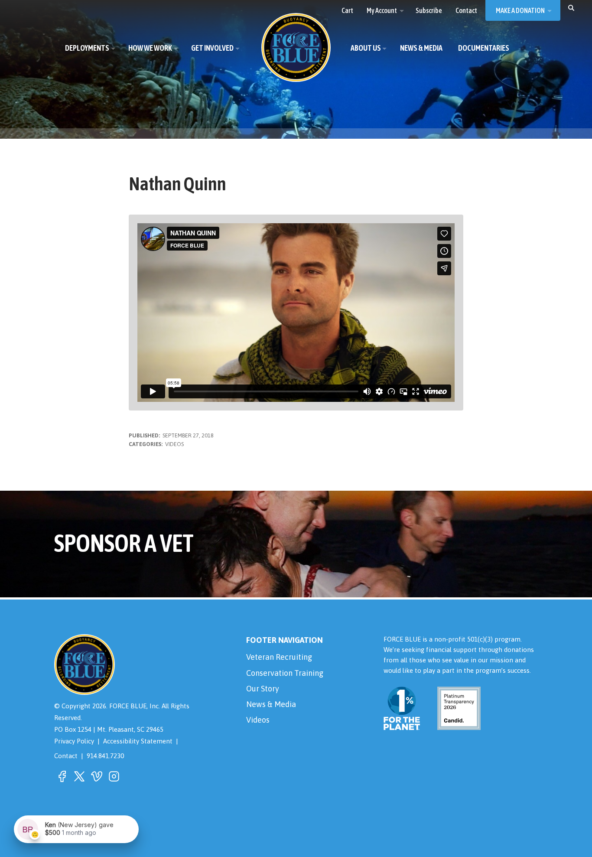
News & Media (271, 704)
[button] (571, 7)
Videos (174, 444)
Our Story (262, 688)
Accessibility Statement (137, 741)
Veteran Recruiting (279, 656)
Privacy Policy (74, 741)
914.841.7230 (105, 755)
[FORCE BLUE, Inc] (295, 47)
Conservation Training (284, 673)
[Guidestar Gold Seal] (454, 724)
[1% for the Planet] (402, 724)
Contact (66, 755)
